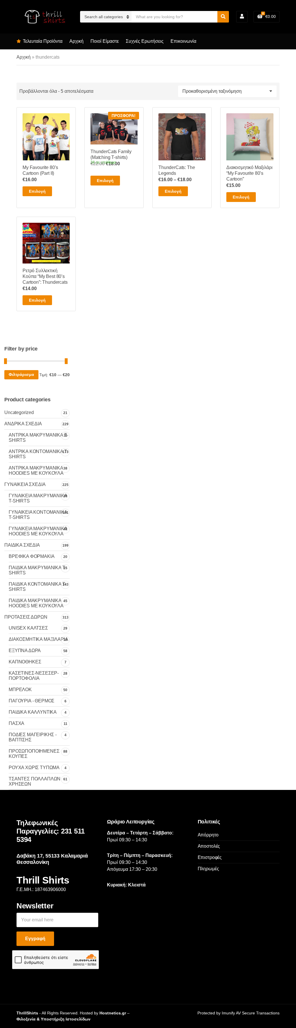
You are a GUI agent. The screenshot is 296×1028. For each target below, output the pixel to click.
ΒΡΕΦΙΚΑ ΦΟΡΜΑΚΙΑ (31, 556)
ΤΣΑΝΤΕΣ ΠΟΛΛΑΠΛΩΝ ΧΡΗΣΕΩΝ (34, 781)
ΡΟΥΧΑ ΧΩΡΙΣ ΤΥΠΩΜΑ (34, 767)
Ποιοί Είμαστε (104, 41)
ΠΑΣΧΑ (16, 723)
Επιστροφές (210, 857)
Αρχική (76, 41)
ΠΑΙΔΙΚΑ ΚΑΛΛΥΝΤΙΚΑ (33, 712)
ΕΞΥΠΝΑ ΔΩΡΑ (25, 650)
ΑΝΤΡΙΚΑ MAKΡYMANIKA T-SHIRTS (38, 438)
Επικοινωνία (183, 41)
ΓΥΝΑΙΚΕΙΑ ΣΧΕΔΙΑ (24, 484)
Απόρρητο (208, 834)
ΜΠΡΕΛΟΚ (20, 689)
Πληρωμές (208, 868)
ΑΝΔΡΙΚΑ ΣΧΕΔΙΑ (23, 423)
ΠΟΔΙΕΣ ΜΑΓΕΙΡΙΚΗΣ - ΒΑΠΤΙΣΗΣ (33, 737)
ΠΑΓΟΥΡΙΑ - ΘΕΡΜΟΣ (31, 700)
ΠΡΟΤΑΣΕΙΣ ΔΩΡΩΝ (25, 617)
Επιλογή (37, 191)
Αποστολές (209, 846)
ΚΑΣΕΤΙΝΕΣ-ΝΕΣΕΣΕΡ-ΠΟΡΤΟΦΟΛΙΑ (34, 676)
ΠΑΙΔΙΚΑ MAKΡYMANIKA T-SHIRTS (37, 570)
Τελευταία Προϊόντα (42, 41)
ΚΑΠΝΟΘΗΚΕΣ (25, 661)
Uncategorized (19, 412)
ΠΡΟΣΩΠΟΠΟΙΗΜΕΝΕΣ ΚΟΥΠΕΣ (34, 754)
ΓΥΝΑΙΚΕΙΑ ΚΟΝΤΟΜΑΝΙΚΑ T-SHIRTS (38, 515)
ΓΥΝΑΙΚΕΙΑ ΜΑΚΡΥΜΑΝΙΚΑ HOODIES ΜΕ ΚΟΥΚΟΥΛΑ (38, 531)
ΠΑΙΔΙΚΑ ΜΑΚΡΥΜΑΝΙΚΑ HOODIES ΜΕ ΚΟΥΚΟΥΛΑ (36, 603)
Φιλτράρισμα (21, 374)
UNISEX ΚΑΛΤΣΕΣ (28, 628)
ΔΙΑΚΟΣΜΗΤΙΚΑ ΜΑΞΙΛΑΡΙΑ (38, 639)
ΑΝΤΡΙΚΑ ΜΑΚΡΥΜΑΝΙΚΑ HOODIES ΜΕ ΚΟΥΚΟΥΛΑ (36, 470)
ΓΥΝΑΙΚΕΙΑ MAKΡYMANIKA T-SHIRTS (38, 498)
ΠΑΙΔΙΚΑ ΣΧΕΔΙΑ (22, 545)
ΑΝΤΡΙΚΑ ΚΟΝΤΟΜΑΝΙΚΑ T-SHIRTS (38, 454)
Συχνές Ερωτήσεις (145, 41)
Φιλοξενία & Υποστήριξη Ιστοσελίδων (53, 1019)
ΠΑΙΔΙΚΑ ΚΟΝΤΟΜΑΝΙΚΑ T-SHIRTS (37, 587)
